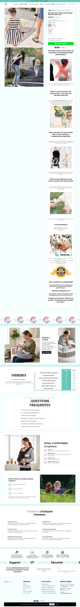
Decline (57, 604)
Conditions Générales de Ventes (48, 591)
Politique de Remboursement (48, 589)
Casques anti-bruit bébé (63, 260)
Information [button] (46, 582)
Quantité (50, 33)
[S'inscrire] (74, 568)
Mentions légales (45, 584)
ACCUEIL (25, 584)
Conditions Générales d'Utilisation (49, 593)
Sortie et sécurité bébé (65, 258)
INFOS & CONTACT (27, 593)
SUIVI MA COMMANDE (27, 591)
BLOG (24, 589)
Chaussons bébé (69, 262)
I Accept (51, 604)
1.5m (50, 31)
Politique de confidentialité (47, 587)
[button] (23, 4)
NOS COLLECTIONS (46, 352)
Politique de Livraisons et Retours (49, 586)
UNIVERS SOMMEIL (27, 586)
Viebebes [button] (26, 582)
